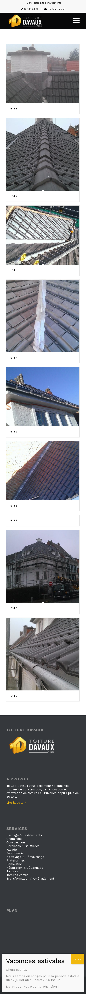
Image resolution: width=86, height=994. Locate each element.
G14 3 (13, 269)
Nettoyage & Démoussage (25, 857)
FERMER (77, 958)
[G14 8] (42, 566)
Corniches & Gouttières (23, 846)
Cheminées (14, 839)
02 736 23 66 (30, 9)
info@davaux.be (56, 9)
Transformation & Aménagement (30, 878)
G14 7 (13, 520)
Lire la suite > (16, 802)
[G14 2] (42, 154)
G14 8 (13, 608)
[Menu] (74, 21)
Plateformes (15, 860)
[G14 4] (42, 316)
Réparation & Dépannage (24, 868)
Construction (15, 842)
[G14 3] (42, 235)
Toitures (12, 871)
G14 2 (13, 196)
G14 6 (13, 505)
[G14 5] (42, 396)
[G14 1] (42, 73)
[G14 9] (42, 654)
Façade (11, 849)
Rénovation (14, 864)
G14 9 (13, 695)
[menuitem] (44, 3)
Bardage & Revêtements (24, 835)
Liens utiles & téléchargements (44, 3)
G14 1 (13, 108)
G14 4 (13, 357)
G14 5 (13, 431)
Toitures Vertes (17, 875)
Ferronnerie (15, 853)
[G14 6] (42, 471)
